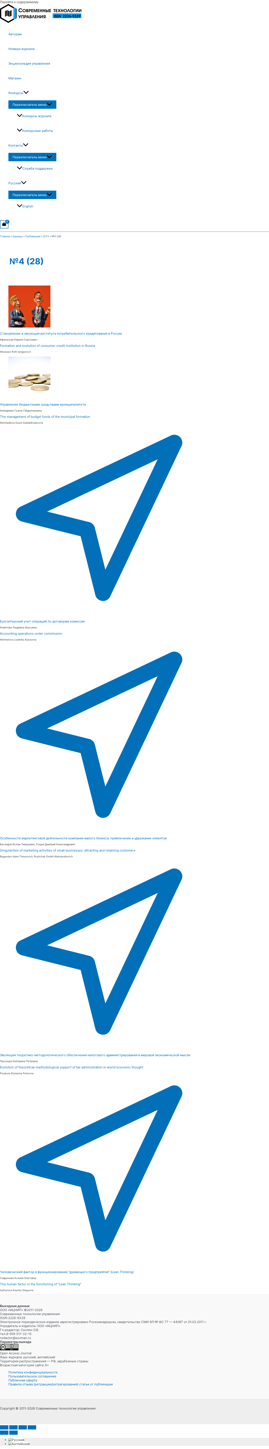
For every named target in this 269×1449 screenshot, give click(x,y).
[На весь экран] (13, 1427)
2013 (46, 236)
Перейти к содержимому (19, 2)
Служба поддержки (37, 168)
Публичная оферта (22, 1380)
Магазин (14, 78)
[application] (26, 93)
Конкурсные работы (37, 131)
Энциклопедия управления (29, 64)
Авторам (15, 34)
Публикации (32, 236)
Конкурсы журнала (36, 116)
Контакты (15, 145)
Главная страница (11, 236)
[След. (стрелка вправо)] (13, 1433)
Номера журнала (21, 49)
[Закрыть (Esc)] (32, 1427)
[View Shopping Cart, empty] (4, 224)
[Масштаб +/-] (4, 1427)
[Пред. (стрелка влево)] (4, 1433)
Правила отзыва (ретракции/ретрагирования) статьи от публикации (60, 1384)
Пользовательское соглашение (32, 1376)
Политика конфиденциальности (32, 1372)
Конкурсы (15, 93)
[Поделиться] (22, 1427)
